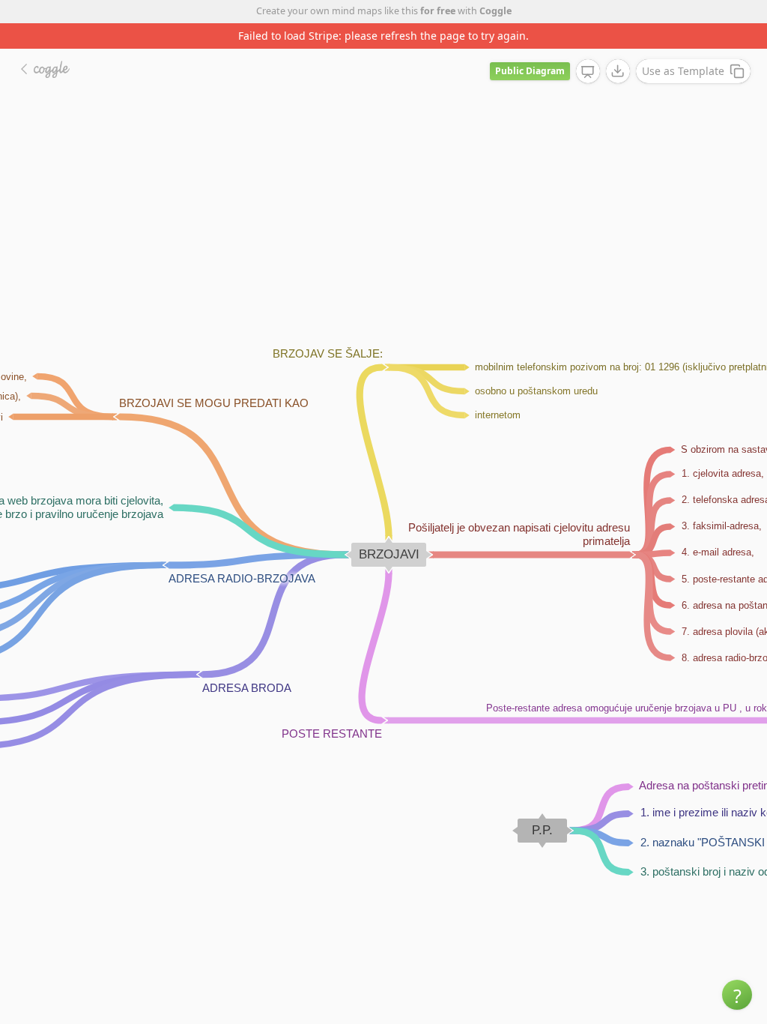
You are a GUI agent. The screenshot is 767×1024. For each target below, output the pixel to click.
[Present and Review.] (588, 72)
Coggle (495, 10)
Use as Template (683, 71)
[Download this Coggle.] (618, 71)
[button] (737, 995)
